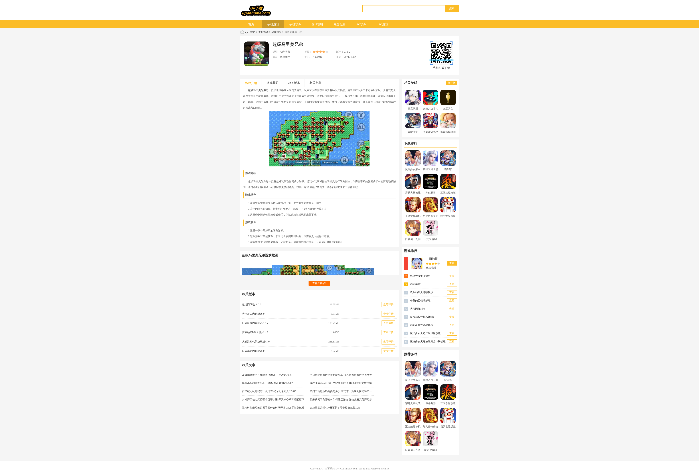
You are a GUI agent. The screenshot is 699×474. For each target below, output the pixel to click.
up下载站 (250, 32)
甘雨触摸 (432, 258)
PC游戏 (383, 24)
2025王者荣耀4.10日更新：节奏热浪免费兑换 (335, 407)
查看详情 (388, 304)
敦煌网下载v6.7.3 (251, 304)
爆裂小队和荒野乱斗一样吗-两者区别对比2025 (268, 383)
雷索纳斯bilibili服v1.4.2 (255, 332)
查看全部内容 (319, 283)
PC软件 (361, 24)
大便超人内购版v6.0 (253, 313)
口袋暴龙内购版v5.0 (253, 351)
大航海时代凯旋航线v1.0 (256, 341)
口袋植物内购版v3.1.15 (255, 323)
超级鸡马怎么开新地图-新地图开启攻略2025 (266, 375)
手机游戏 (273, 24)
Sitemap (384, 468)
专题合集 (339, 24)
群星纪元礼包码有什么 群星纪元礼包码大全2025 (269, 391)
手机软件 (295, 24)
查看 (451, 263)
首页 (251, 24)
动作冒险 (276, 32)
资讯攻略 (317, 24)
